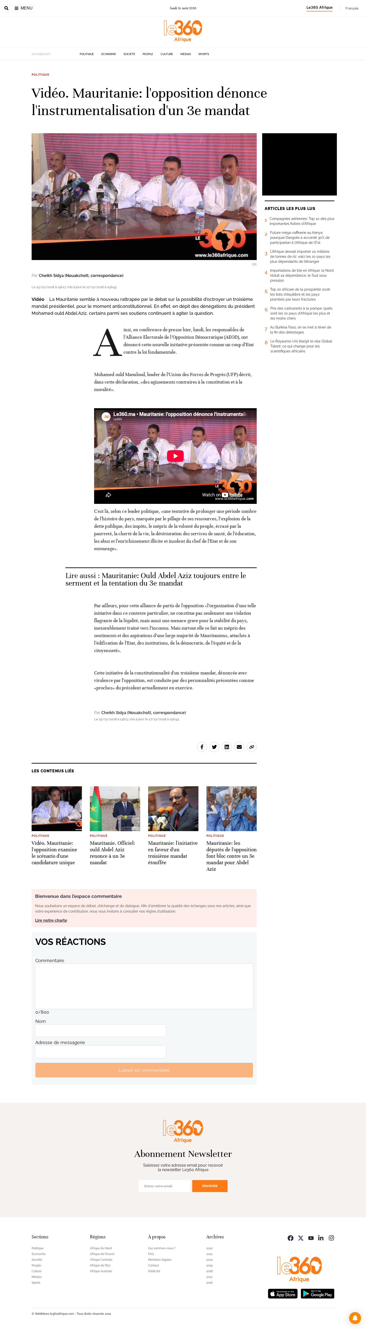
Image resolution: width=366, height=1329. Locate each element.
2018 (209, 1271)
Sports (203, 54)
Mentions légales (160, 1260)
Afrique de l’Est (100, 1265)
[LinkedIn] (321, 1237)
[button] (355, 1318)
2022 (209, 1248)
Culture (167, 54)
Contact (153, 1265)
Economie (108, 54)
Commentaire (49, 960)
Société (129, 54)
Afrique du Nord (101, 1248)
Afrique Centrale (101, 1260)
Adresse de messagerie (60, 1042)
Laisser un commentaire (144, 1070)
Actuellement (41, 54)
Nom (40, 1021)
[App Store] (283, 1293)
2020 (209, 1260)
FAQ (151, 1254)
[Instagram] (331, 1237)
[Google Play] (317, 1293)
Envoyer (210, 1186)
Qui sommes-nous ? (162, 1248)
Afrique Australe (101, 1271)
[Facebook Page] (291, 1237)
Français (352, 8)
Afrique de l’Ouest (102, 1254)
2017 (209, 1277)
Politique (87, 54)
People (148, 54)
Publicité (154, 1271)
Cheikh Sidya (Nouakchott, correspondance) (81, 275)
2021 (209, 1254)
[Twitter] (301, 1237)
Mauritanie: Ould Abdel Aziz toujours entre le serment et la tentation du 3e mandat (155, 579)
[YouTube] (311, 1237)
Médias (186, 54)
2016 (209, 1282)
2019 (209, 1265)
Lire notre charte (51, 920)
